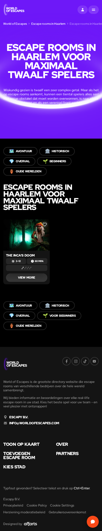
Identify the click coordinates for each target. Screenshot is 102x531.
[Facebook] (66, 361)
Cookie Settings (62, 505)
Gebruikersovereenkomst (67, 512)
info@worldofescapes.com (34, 423)
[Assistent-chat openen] (92, 521)
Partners (67, 453)
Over (62, 444)
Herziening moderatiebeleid (24, 512)
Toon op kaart (21, 444)
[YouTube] (94, 361)
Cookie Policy (37, 505)
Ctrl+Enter (81, 488)
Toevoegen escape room (19, 455)
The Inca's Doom (20, 255)
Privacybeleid (13, 505)
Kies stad (14, 467)
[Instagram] (76, 361)
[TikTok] (85, 361)
